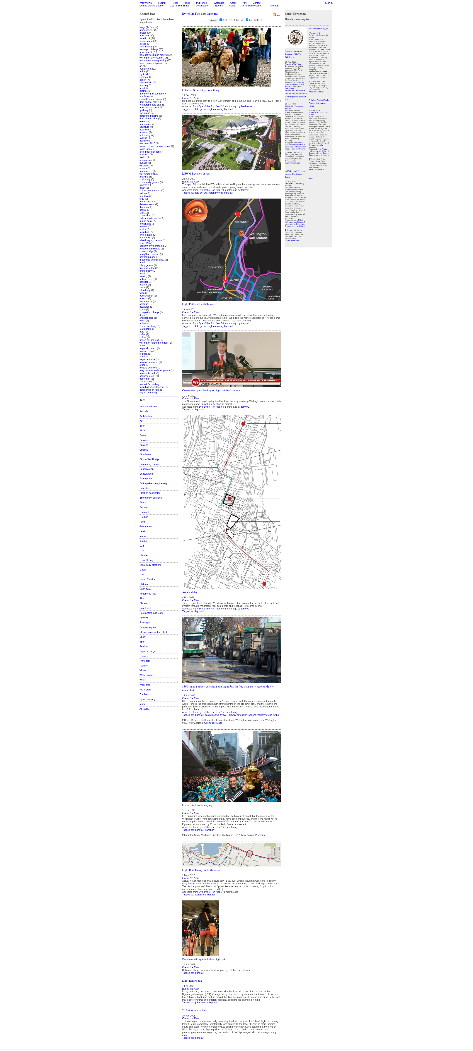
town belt (144, 232)
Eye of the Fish (191, 13)
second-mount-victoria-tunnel (264, 715)
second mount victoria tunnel (154, 146)
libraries (143, 77)
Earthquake (145, 478)
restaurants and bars (150, 104)
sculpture (144, 126)
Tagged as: (188, 109)
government (145, 52)
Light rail (212, 13)
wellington (144, 113)
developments (146, 204)
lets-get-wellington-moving (209, 109)
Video (142, 670)
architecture (145, 30)
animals (143, 323)
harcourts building (148, 115)
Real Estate (145, 608)
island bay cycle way (150, 240)
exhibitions (145, 223)
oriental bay (145, 160)
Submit (162, 2)
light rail (143, 74)
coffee (142, 337)
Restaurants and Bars (151, 612)
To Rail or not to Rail (194, 1010)
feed (278, 15)
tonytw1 (245, 190)
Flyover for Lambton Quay (197, 805)
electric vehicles (148, 367)
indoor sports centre (150, 218)
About (233, 2)
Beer (141, 425)
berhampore (145, 301)
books (142, 229)
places (143, 32)
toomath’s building (149, 384)
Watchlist (219, 2)
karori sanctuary (148, 326)
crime (142, 309)
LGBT (142, 545)
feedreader (246, 106)
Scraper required (148, 627)
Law (141, 550)
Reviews (144, 617)
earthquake (145, 237)
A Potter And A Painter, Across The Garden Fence (295, 173)
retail (142, 273)
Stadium (143, 646)
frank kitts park (147, 373)
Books (142, 435)
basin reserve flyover (150, 63)
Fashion (143, 507)
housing (143, 85)
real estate (145, 124)
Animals (143, 411)
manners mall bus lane (151, 93)
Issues (143, 541)
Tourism (143, 656)
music (142, 262)
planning (143, 176)
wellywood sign (147, 174)
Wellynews (145, 2)
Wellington (145, 689)
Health (142, 531)
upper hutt (144, 378)
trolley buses (146, 279)
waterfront (144, 38)
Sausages (144, 622)
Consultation (202, 5)
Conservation (146, 469)
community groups (149, 182)
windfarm (144, 165)
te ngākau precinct (149, 254)
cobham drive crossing (151, 245)
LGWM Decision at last (196, 173)
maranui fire (145, 171)
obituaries (144, 140)
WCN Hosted (146, 675)
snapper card (146, 317)
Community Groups (149, 464)
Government (146, 526)
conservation (146, 295)
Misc (142, 574)
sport (142, 88)
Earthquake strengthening (153, 483)
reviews (143, 226)
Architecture (145, 416)
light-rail (228, 109)
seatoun (143, 304)
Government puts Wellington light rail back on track (212, 390)
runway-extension (238, 715)
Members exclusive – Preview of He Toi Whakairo (294, 54)
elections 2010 (147, 143)
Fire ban (143, 517)
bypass (143, 162)
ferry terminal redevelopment (154, 370)
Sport (232, 5)
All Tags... (144, 708)
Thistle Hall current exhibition (294, 144)
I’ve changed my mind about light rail (204, 959)
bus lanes (144, 96)
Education (144, 488)
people (143, 210)
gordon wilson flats (149, 389)
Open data (145, 588)
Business (144, 440)
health (142, 157)
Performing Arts (147, 593)
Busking (143, 445)
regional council (147, 348)
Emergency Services (150, 497)
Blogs (142, 430)
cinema (143, 185)
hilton (142, 187)
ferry (141, 198)
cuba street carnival (150, 190)
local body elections (150, 151)
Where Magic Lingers (318, 28)
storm (142, 364)
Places (143, 603)
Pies (141, 598)
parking (143, 276)
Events (219, 5)
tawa (141, 293)
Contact (257, 2)
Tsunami (144, 665)
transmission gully (149, 107)
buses (142, 345)
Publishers (201, 2)
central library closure (150, 99)
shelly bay (144, 179)
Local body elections (150, 565)
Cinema (143, 449)
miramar (143, 132)
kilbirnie (143, 90)
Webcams (144, 684)
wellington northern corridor (153, 342)
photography (146, 270)
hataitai (143, 284)
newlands (144, 306)
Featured (144, 512)
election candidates (149, 248)
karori (142, 287)
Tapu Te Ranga (147, 651)
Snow (142, 636)
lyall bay (143, 110)
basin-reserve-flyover (216, 715)
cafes (142, 334)
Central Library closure (151, 5)
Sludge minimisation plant (153, 632)
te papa (143, 353)
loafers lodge (146, 251)
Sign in (329, 2)
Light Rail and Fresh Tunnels (199, 304)
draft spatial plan (148, 102)
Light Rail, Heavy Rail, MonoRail (201, 870)
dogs (142, 315)
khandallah (145, 215)
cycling (143, 138)
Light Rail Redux (192, 980)
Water (142, 680)
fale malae (145, 381)
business (144, 154)
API (245, 2)
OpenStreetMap (212, 722)
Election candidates (150, 493)
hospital (143, 281)
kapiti (142, 212)
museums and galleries (151, 259)
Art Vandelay (190, 592)
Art (141, 421)
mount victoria (147, 201)
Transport (273, 5)
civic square (145, 234)
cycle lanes (145, 149)
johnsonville (145, 82)
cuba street (145, 68)
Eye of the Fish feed (209, 106)
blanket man (146, 351)
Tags (187, 2)
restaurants (145, 329)
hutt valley (145, 135)
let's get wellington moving (153, 55)
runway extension (148, 362)
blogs (142, 27)
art (140, 66)
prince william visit (149, 340)
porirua (143, 168)
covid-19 (144, 243)
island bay (144, 290)
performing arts (147, 257)
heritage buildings (148, 49)
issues (143, 43)
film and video (146, 268)
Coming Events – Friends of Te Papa (294, 84)
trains (142, 71)
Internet (143, 536)
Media (142, 569)
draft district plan (148, 118)
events (143, 121)
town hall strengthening (151, 387)
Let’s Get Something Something (200, 90)
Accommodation (148, 406)
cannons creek (147, 376)
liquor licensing (147, 699)
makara (143, 298)
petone (143, 193)
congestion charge (149, 312)
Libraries (144, 555)
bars (141, 331)
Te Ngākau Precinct (251, 5)
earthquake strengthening (152, 60)
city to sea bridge (148, 392)
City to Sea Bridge (179, 5)
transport (144, 35)
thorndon (144, 207)
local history (145, 46)
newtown (144, 129)
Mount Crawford (147, 579)
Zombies (144, 694)
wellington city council (151, 57)
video (142, 320)
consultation (145, 41)
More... (312, 178)
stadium (143, 356)
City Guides (145, 454)
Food (142, 521)
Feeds (175, 2)
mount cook (145, 221)
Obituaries (144, 584)
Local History (146, 560)
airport (142, 79)
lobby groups (146, 265)
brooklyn (144, 196)
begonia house (147, 359)
